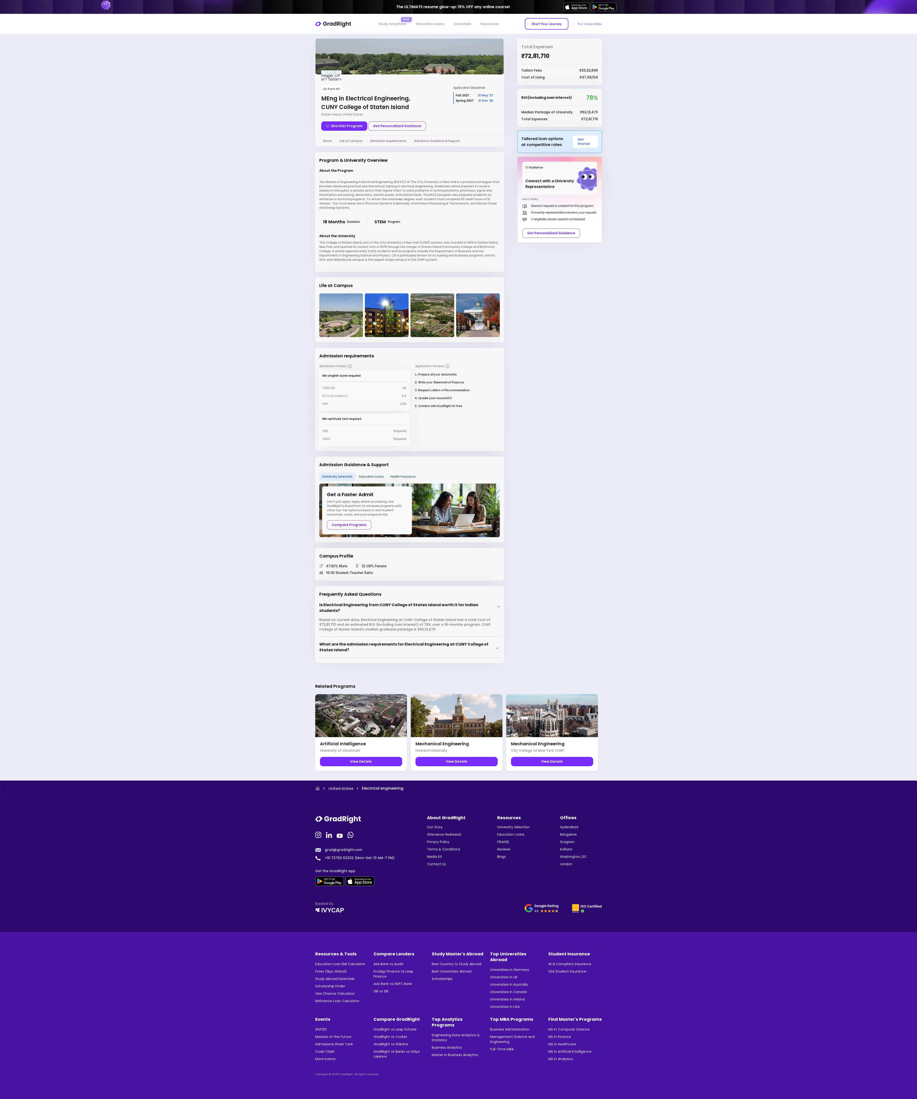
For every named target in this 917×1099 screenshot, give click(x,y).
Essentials (462, 23)
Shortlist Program (347, 126)
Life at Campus (351, 141)
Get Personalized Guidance (397, 126)
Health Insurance (402, 476)
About (327, 141)
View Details (361, 761)
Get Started (584, 141)
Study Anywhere (392, 23)
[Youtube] (340, 834)
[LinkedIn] (329, 834)
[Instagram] (318, 834)
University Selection (337, 476)
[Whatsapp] (351, 834)
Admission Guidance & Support (437, 141)
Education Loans (430, 23)
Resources (490, 23)
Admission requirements (388, 141)
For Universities (590, 24)
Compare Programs (349, 524)
